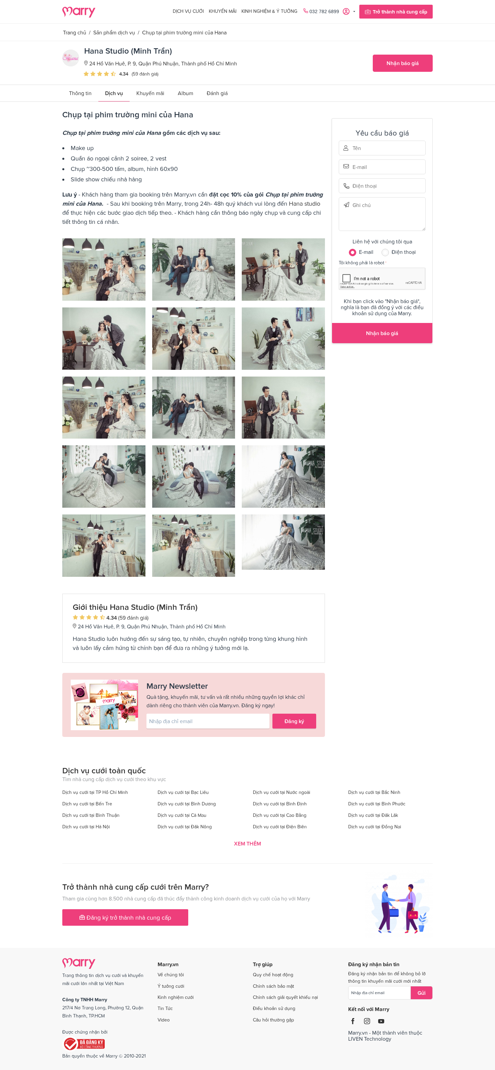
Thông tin (80, 93)
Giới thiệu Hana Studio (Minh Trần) (135, 607)
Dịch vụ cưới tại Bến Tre (87, 803)
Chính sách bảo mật (273, 986)
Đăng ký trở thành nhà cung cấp (128, 917)
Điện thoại (362, 186)
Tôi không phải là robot (361, 262)
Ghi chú (362, 205)
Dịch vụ (114, 93)
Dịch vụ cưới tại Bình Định (280, 803)
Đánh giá (217, 93)
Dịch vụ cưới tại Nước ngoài (281, 792)
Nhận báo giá (403, 63)
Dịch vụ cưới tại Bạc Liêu (183, 792)
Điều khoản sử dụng (274, 1008)
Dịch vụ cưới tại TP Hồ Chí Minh (95, 792)
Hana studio (304, 203)
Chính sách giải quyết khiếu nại (285, 997)
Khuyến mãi (222, 11)
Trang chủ (74, 32)
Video (164, 1019)
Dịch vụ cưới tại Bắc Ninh (374, 792)
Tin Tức (165, 1008)
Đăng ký (294, 721)
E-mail (362, 166)
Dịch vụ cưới (188, 11)
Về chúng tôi (171, 974)
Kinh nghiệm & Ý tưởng (269, 11)
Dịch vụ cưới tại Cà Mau (182, 815)
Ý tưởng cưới (171, 986)
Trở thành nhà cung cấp (400, 11)
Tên (362, 148)
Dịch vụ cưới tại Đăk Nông (185, 826)
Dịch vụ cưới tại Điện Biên (280, 826)
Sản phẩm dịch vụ (114, 32)
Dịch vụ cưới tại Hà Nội (86, 826)
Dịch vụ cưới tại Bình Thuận (91, 815)
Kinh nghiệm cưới (176, 997)
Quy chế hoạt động (273, 974)
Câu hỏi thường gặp (273, 1019)
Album (185, 93)
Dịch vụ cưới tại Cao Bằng (279, 815)
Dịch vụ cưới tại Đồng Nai (374, 826)
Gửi (422, 993)
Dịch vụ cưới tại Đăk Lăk (373, 815)
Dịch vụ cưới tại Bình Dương (187, 803)
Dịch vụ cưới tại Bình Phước (376, 803)
